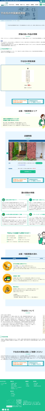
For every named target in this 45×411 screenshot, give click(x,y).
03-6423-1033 (37, 404)
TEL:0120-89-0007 (22, 165)
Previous (7, 153)
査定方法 (12, 391)
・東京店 (26, 383)
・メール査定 (12, 394)
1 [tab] (27, 89)
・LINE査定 (12, 395)
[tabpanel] (27, 78)
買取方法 (12, 381)
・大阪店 (26, 384)
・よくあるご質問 (3, 383)
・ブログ (1, 384)
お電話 (17, 265)
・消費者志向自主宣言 (37, 386)
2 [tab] (27, 174)
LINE (23, 265)
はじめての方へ (3, 381)
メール (20, 265)
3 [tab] (28, 174)
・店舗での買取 (13, 384)
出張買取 (14, 258)
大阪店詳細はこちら (27, 171)
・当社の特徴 (35, 383)
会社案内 (34, 381)
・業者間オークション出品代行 (15, 387)
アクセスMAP (39, 163)
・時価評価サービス (13, 388)
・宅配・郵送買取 (13, 386)
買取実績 (17, 4)
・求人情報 (35, 384)
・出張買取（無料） (13, 383)
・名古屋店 (27, 386)
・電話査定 (12, 393)
